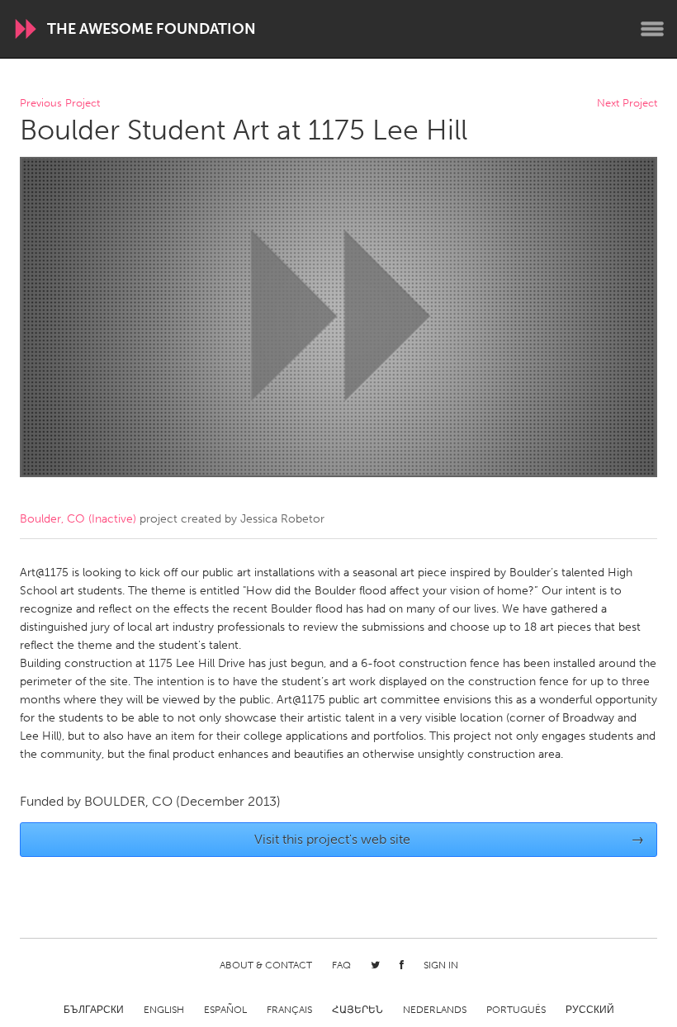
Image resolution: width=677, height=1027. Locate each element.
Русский (590, 1009)
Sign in (441, 965)
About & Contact (266, 965)
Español (225, 1009)
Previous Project (60, 103)
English (164, 1009)
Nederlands (434, 1009)
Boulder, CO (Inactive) (78, 519)
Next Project (627, 103)
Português (516, 1009)
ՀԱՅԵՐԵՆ (357, 1009)
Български (94, 1009)
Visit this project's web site (449, 839)
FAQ (341, 965)
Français (289, 1009)
